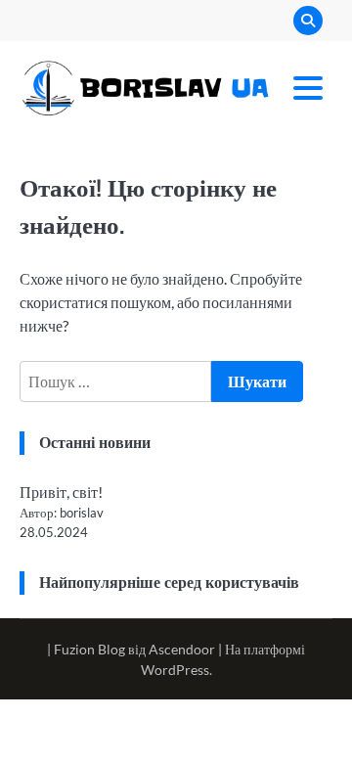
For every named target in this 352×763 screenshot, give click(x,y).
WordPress (175, 669)
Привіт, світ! (61, 491)
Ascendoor (182, 649)
